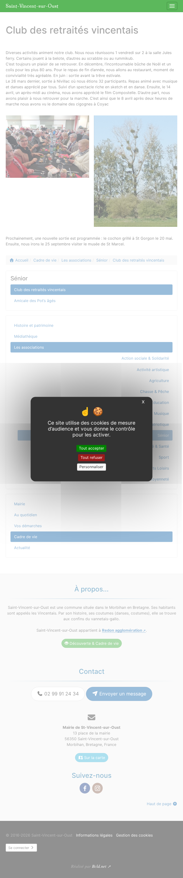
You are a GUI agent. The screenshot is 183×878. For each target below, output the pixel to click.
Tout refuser (91, 457)
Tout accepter (91, 448)
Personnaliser (91, 467)
